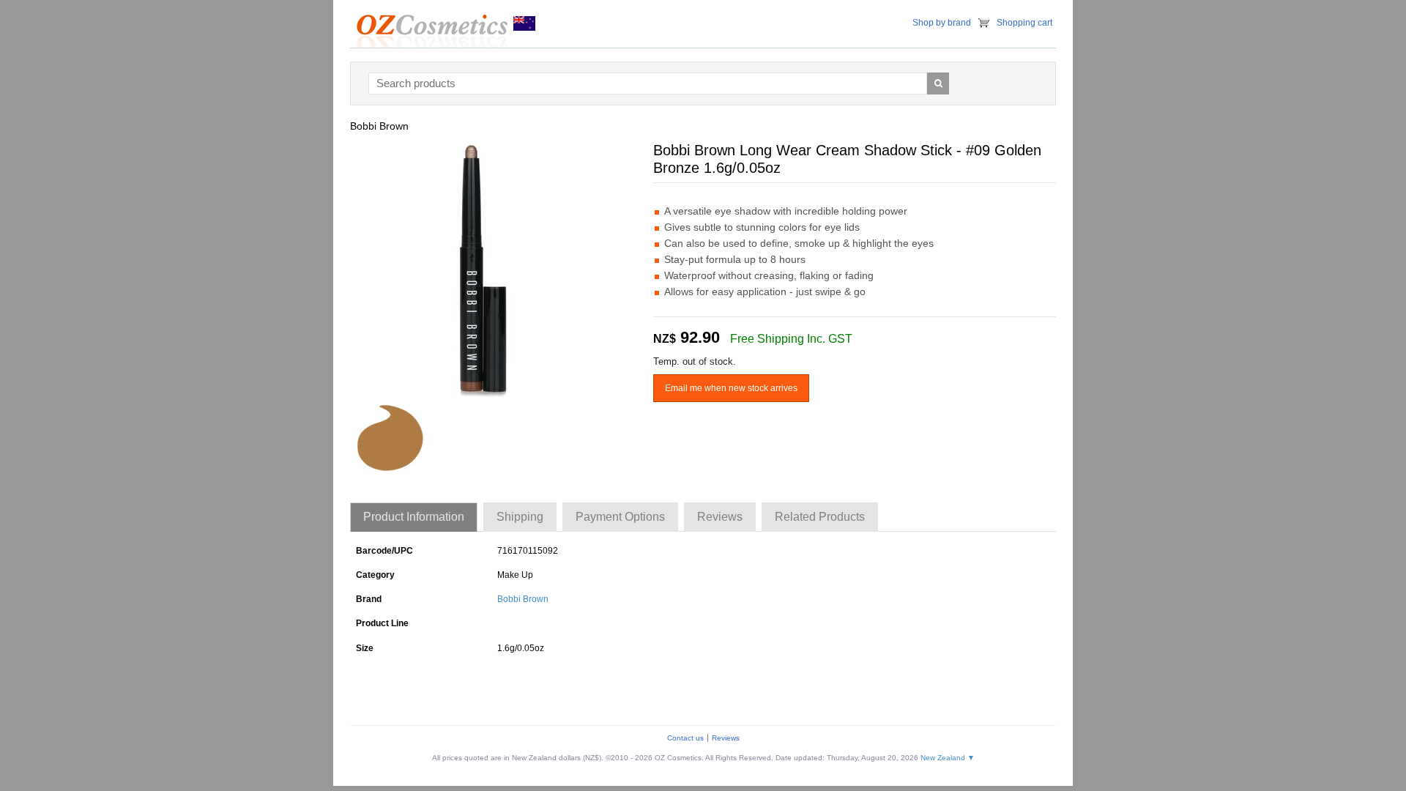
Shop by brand (941, 23)
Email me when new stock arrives (731, 388)
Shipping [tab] (519, 516)
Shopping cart (1024, 23)
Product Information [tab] (413, 516)
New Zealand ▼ (947, 758)
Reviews (726, 738)
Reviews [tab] (720, 516)
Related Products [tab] (820, 516)
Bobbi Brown (522, 599)
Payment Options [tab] (620, 516)
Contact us (685, 738)
